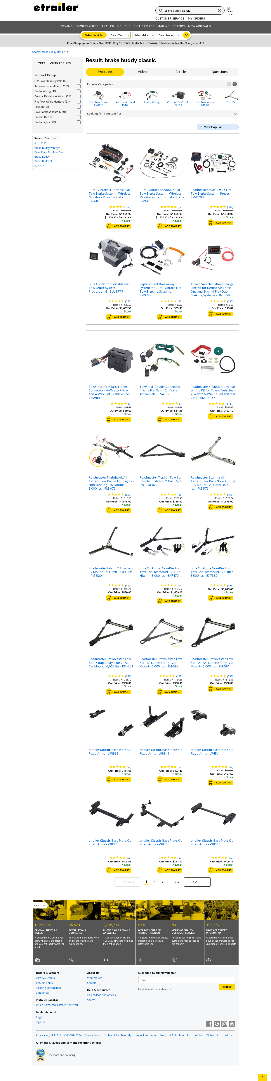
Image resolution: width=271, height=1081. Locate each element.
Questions (219, 71)
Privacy (141, 989)
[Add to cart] (109, 226)
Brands (179, 26)
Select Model (166, 35)
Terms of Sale (195, 1035)
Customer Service (169, 18)
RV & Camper (144, 26)
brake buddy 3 (43, 161)
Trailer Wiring (151, 101)
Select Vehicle (94, 35)
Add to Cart (121, 226)
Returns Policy (44, 983)
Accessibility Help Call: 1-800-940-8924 (58, 1035)
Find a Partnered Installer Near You (57, 1005)
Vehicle (124, 26)
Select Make (141, 35)
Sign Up (40, 1022)
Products (105, 71)
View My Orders (45, 978)
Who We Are (94, 978)
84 (177, 881)
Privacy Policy (92, 1035)
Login (39, 1017)
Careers (91, 983)
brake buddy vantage (47, 148)
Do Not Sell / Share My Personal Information (130, 1035)
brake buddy (42, 156)
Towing (66, 26)
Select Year (117, 35)
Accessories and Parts (125, 103)
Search (91, 1000)
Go (186, 35)
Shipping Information (48, 987)
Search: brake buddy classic (48, 52)
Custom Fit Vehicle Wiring (178, 103)
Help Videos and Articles (101, 995)
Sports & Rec (87, 26)
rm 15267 (40, 143)
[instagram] (224, 1024)
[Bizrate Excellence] (40, 1055)
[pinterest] (217, 1024)
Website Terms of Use (219, 1035)
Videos (143, 71)
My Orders (196, 18)
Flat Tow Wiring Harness (204, 103)
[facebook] (209, 1024)
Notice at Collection (172, 1035)
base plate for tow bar (48, 152)
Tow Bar (231, 101)
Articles (181, 71)
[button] (229, 84)
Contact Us (42, 992)
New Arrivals (199, 26)
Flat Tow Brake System (98, 103)
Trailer (108, 26)
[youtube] (232, 1024)
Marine (164, 26)
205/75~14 (40, 165)
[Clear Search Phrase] (219, 10)
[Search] (161, 10)
